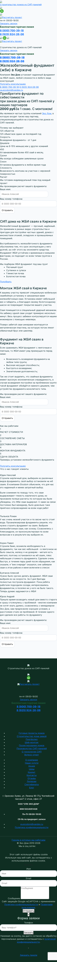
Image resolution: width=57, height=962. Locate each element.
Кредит (31, 772)
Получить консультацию (13, 84)
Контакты (32, 775)
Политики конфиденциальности (21, 904)
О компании (31, 760)
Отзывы (32, 778)
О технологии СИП (32, 751)
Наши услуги (31, 763)
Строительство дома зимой (32, 736)
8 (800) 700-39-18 (12, 30)
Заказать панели (28, 955)
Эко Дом (46, 113)
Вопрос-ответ (31, 754)
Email (28, 878)
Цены (31, 769)
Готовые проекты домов (32, 733)
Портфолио (32, 739)
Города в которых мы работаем (28, 840)
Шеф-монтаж (31, 742)
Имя (28, 868)
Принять (28, 864)
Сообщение (14, 898)
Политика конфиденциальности (31, 827)
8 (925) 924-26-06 (12, 34)
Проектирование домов (31, 745)
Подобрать (6, 281)
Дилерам (31, 781)
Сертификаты (32, 784)
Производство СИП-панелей (32, 748)
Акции (31, 766)
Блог (31, 787)
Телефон (28, 922)
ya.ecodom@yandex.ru (11, 90)
